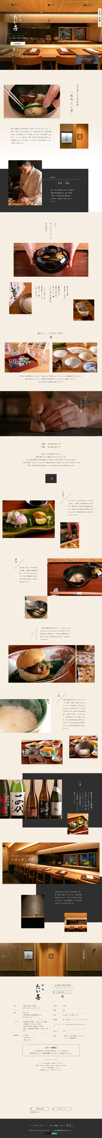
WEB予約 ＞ (18, 44)
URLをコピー (62, 1109)
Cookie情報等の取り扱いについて (62, 1130)
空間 (19, 55)
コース (16, 55)
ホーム (9, 55)
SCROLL (50, 64)
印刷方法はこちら (35, 1112)
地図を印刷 (39, 1109)
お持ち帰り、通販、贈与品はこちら (99, 17)
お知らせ (26, 56)
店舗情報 (23, 56)
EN (70, 1125)
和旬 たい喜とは (13, 58)
